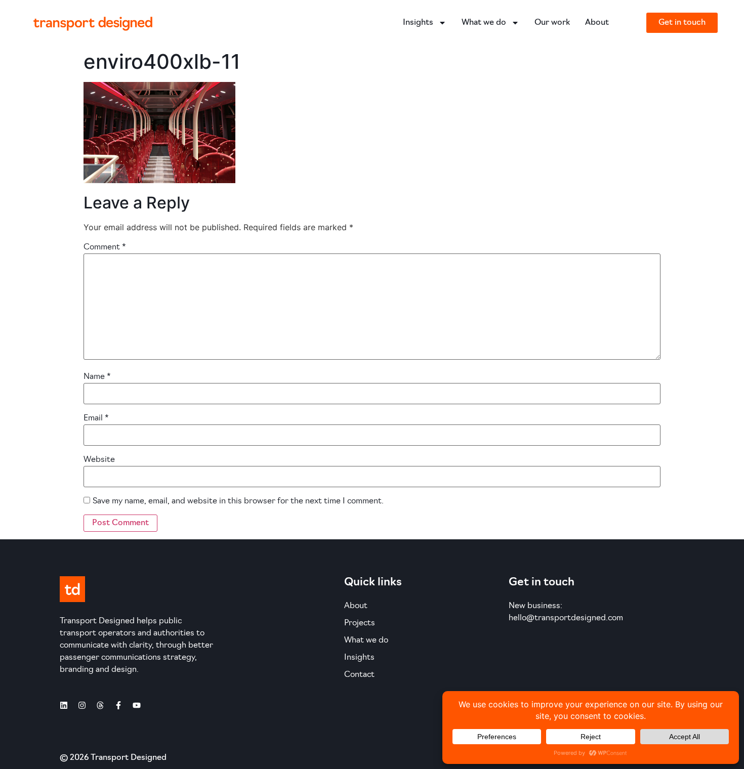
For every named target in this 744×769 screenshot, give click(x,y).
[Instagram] (82, 705)
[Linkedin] (64, 705)
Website (99, 460)
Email (96, 418)
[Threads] (100, 705)
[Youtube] (137, 705)
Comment (105, 247)
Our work (552, 23)
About (597, 23)
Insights (418, 23)
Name (97, 377)
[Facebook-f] (118, 705)
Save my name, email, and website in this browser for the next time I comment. (238, 501)
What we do (484, 23)
